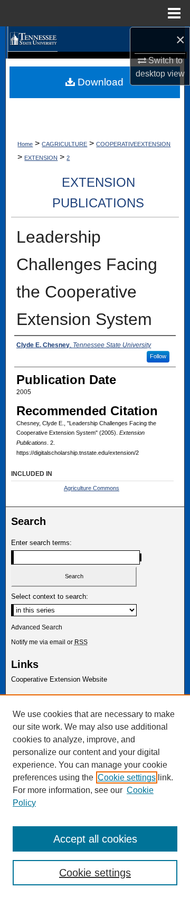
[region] (95, 796)
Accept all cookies (95, 839)
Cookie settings (127, 777)
